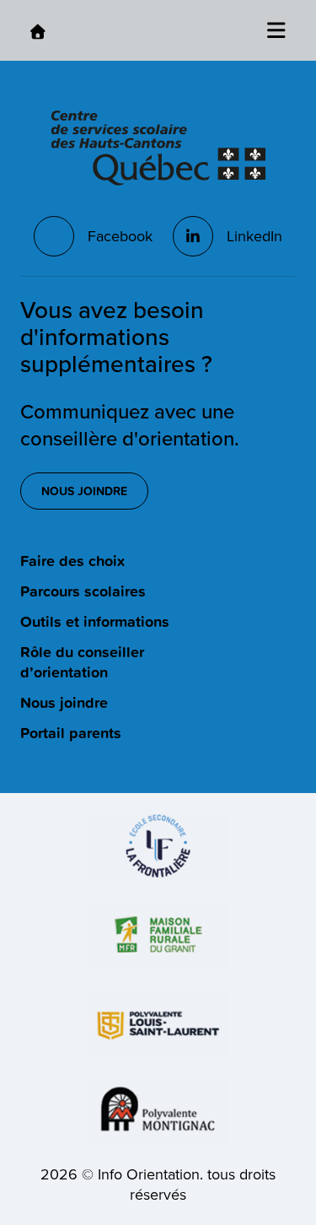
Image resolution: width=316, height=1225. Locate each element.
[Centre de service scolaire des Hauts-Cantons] (158, 148)
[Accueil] (38, 30)
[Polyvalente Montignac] (158, 1110)
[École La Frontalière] (158, 847)
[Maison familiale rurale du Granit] (158, 935)
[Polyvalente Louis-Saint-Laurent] (158, 1022)
